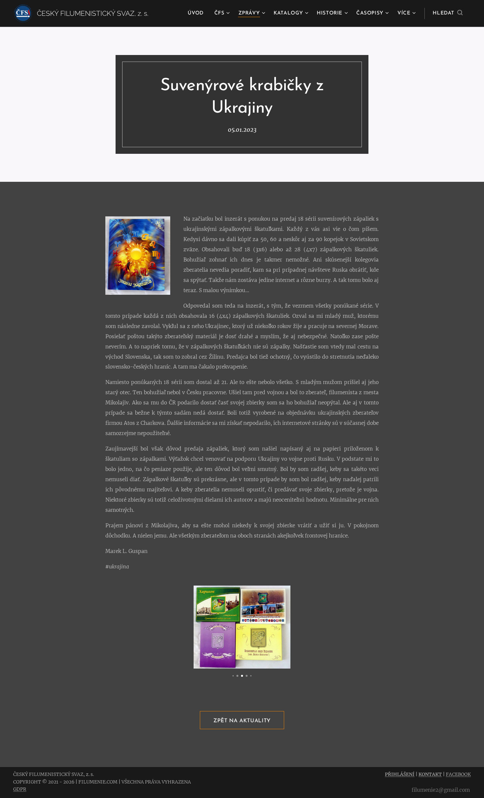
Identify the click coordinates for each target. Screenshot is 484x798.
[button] (447, 13)
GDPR (19, 789)
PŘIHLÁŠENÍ (400, 774)
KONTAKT (430, 774)
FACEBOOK (458, 774)
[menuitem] (197, 13)
